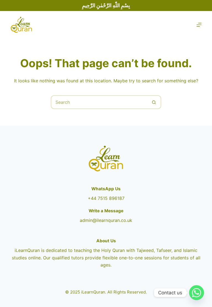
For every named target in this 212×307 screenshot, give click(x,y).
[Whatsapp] (196, 292)
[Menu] (199, 24)
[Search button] (154, 102)
